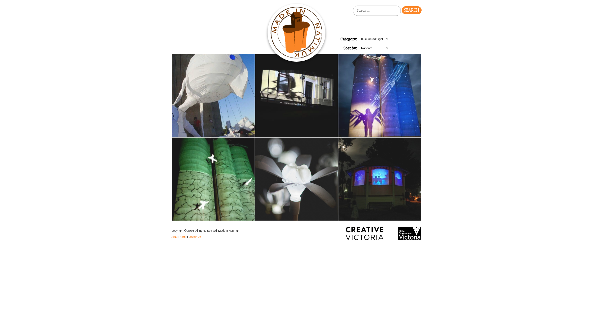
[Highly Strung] (213, 95)
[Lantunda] (379, 179)
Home (174, 237)
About (183, 237)
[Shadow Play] (296, 95)
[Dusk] (379, 95)
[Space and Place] (213, 179)
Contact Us (195, 237)
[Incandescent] (296, 179)
